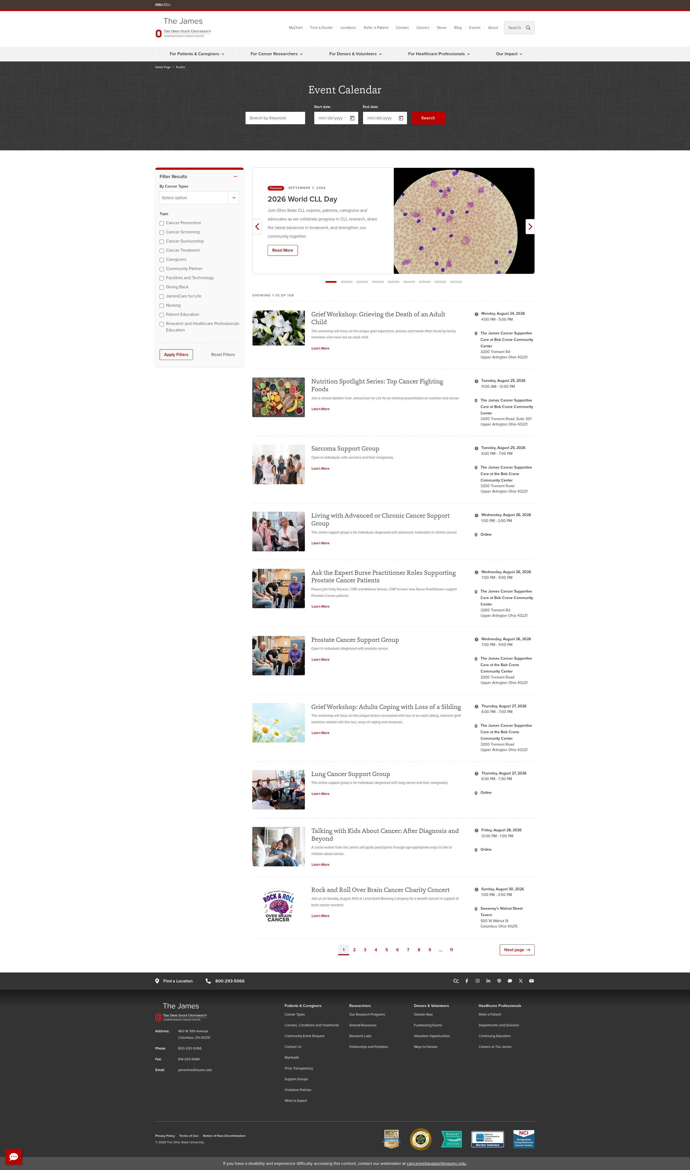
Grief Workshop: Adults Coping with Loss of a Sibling (386, 706)
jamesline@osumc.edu (195, 1070)
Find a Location (178, 981)
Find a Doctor (321, 27)
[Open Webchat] (13, 1157)
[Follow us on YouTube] (531, 981)
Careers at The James (495, 1047)
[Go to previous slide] (256, 226)
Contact (402, 27)
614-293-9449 (189, 1059)
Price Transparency (299, 1068)
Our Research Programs (367, 1014)
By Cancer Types (174, 186)
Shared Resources (363, 1025)
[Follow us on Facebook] (466, 981)
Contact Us (293, 1047)
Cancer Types (295, 1014)
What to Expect (296, 1101)
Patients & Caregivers (303, 1005)
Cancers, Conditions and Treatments (312, 1025)
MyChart (296, 27)
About (493, 27)
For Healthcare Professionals (436, 54)
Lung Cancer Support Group (350, 773)
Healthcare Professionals (500, 1005)
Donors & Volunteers (431, 1005)
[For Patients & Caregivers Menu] (222, 54)
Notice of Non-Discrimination (224, 1136)
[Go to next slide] (530, 226)
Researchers (360, 1005)
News (442, 27)
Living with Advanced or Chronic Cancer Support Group (380, 519)
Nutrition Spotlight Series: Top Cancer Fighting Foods (377, 385)
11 (451, 950)
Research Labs (360, 1036)
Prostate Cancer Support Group (355, 639)
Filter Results (173, 176)
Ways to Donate (425, 1047)
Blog (458, 27)
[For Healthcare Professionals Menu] (468, 54)
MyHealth (292, 1057)
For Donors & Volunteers (353, 54)
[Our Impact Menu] (521, 54)
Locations (348, 27)
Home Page (163, 67)
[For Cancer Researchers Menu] (301, 54)
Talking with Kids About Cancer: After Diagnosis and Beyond (385, 834)
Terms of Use (189, 1136)
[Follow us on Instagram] (477, 981)
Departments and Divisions (499, 1025)
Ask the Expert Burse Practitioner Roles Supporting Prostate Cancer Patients (383, 576)
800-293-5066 (229, 981)
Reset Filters (223, 354)
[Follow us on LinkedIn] (488, 981)
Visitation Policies (298, 1090)
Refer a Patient (376, 27)
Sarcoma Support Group (345, 448)
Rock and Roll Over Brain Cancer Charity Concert (380, 889)
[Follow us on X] (521, 981)
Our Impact (507, 54)
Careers (423, 27)
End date (370, 107)
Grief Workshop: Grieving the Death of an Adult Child (378, 318)
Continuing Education (495, 1036)
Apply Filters (176, 354)
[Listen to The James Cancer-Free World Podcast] (499, 981)
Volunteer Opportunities (432, 1036)
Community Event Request (305, 1036)
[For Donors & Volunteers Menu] (380, 54)
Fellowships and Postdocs (368, 1047)
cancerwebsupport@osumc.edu (436, 1163)
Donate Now (423, 1014)
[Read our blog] (510, 981)
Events (475, 27)
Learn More (320, 348)
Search (428, 118)
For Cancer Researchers (274, 54)
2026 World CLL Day (302, 199)
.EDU (162, 5)
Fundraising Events (428, 1025)
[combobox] (199, 197)
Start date (322, 107)
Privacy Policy (165, 1136)
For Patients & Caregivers (194, 54)
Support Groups (296, 1079)
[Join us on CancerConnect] (456, 981)
